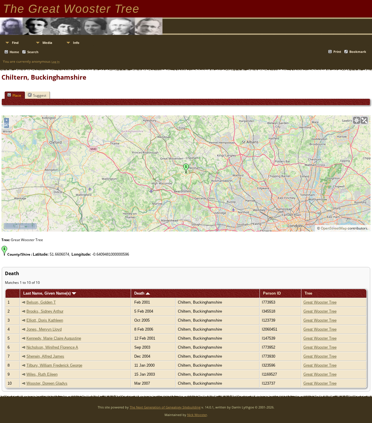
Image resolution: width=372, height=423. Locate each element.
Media (47, 42)
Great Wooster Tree (320, 302)
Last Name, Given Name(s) (47, 293)
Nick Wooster (197, 415)
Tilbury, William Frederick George (54, 365)
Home (14, 52)
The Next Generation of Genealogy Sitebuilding (165, 407)
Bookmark (357, 51)
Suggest (39, 95)
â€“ (6, 125)
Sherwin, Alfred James (45, 356)
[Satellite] (364, 120)
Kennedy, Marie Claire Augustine (53, 338)
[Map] (356, 120)
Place (16, 95)
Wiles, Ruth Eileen (42, 374)
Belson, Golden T (41, 302)
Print (337, 51)
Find (15, 42)
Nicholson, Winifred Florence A (52, 347)
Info (76, 42)
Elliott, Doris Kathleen (44, 320)
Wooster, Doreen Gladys (46, 383)
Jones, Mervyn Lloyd (44, 329)
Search (32, 52)
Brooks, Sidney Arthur (44, 311)
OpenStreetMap (334, 228)
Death (140, 293)
